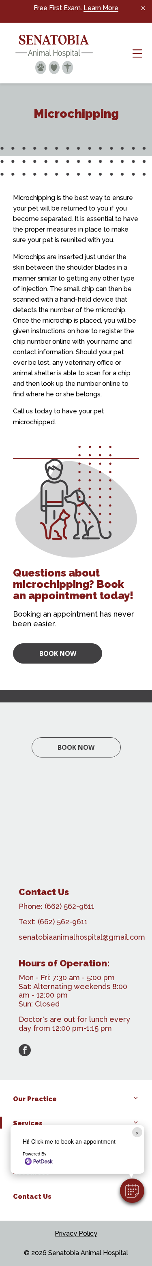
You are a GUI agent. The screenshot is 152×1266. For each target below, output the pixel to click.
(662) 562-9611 (69, 906)
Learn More (100, 8)
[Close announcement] (143, 8)
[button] (132, 1191)
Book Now (57, 653)
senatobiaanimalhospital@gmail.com (82, 937)
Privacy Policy (76, 1233)
